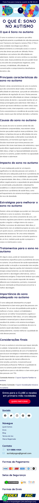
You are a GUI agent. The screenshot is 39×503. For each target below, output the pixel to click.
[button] (5, 498)
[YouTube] (29, 415)
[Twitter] (11, 415)
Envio (4, 430)
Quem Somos (7, 427)
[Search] (21, 10)
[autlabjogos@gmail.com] (4, 453)
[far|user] (25, 10)
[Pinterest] (23, 415)
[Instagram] (17, 415)
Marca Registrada (9, 439)
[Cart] (30, 10)
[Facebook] (5, 415)
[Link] (7, 10)
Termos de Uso (7, 436)
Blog (4, 433)
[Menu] (36, 10)
